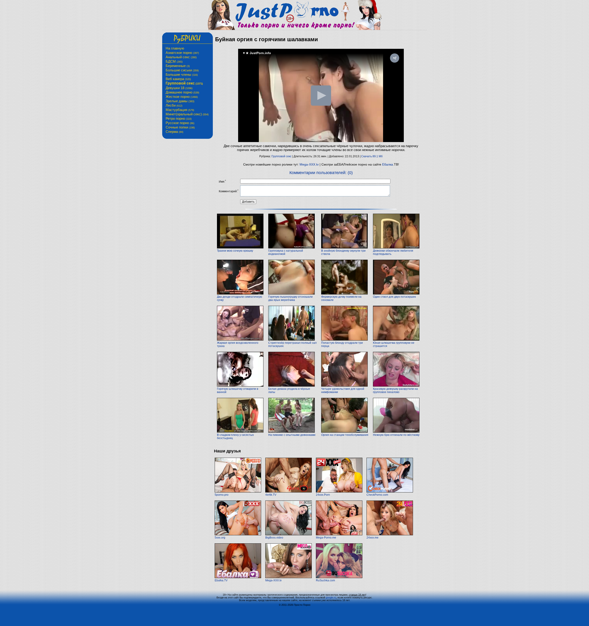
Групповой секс (184, 83)
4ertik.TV (270, 494)
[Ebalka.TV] (238, 577)
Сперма (174, 132)
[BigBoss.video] (288, 534)
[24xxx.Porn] (339, 491)
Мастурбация (180, 110)
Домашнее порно (182, 92)
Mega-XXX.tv (309, 164)
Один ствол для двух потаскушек (394, 296)
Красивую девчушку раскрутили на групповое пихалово (395, 390)
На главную (175, 48)
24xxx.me (372, 537)
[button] (394, 58)
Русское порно (180, 123)
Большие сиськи (182, 70)
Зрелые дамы (180, 101)
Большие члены (182, 74)
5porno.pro (221, 494)
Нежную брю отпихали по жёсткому (396, 435)
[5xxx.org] (238, 534)
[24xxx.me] (390, 534)
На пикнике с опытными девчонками (291, 435)
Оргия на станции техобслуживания (344, 435)
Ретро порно (179, 118)
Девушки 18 (179, 88)
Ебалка (387, 164)
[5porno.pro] (238, 491)
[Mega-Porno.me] (339, 534)
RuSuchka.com (325, 580)
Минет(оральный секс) (187, 114)
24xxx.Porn (323, 494)
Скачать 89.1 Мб (372, 156)
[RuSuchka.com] (339, 577)
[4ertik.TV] (288, 491)
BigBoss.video (274, 537)
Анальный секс (181, 57)
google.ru (331, 597)
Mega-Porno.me (326, 537)
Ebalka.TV (221, 580)
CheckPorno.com (377, 494)
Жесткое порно (182, 97)
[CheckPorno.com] (390, 491)
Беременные (178, 66)
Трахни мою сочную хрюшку (235, 250)
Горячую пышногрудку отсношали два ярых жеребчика (290, 298)
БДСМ (174, 61)
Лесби (174, 105)
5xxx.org (220, 537)
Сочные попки (180, 127)
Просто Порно (302, 604)
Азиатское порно (182, 53)
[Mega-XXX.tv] (288, 577)
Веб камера (178, 79)
